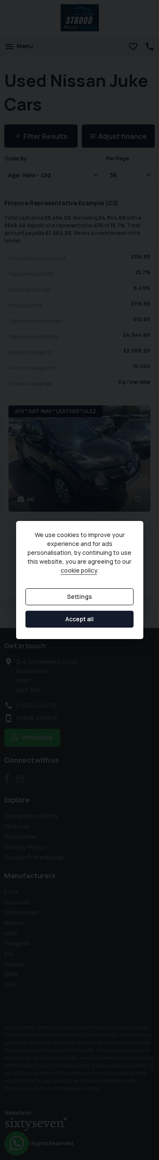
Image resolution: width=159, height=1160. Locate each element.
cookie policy (79, 570)
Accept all (79, 619)
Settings (79, 596)
